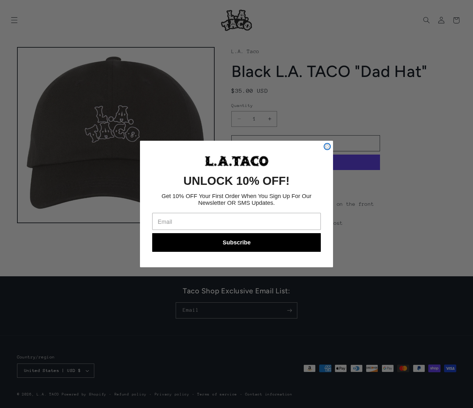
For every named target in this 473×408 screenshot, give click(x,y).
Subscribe (237, 242)
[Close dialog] (327, 146)
